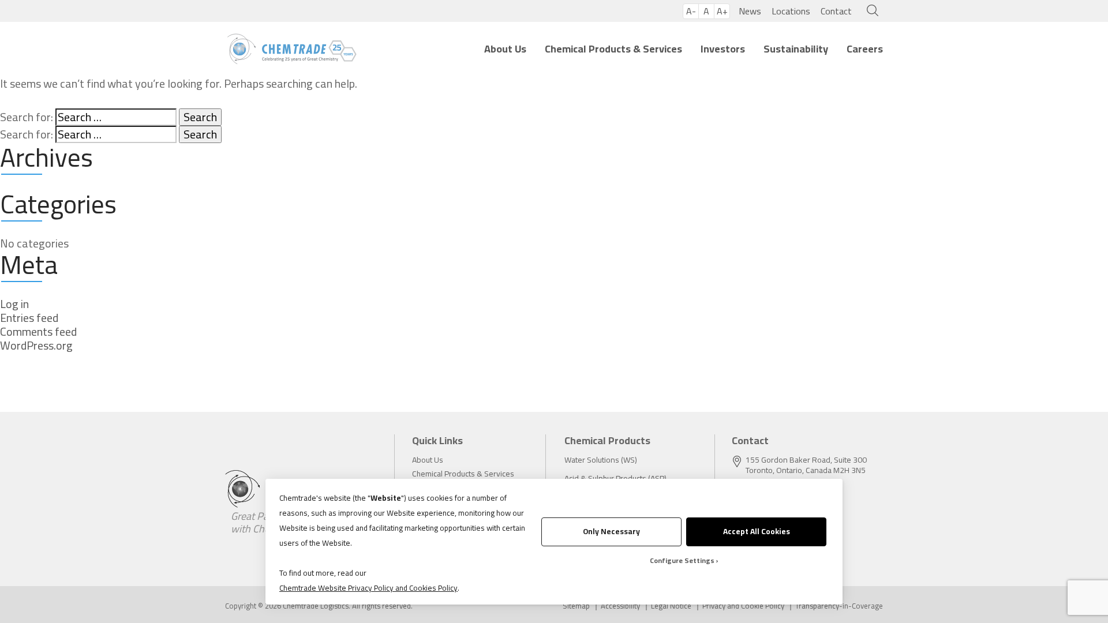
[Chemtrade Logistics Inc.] (291, 49)
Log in (14, 304)
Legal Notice (671, 606)
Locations (791, 11)
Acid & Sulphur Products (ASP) (615, 478)
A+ (722, 11)
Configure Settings (682, 560)
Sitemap (576, 606)
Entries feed (29, 318)
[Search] (870, 11)
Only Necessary (611, 531)
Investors (723, 48)
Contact (836, 11)
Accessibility (620, 606)
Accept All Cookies (756, 531)
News (750, 11)
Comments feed (38, 332)
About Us (505, 48)
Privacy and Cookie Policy (743, 606)
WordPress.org (36, 345)
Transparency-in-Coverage (839, 606)
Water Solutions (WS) (600, 460)
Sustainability (795, 48)
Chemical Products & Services (613, 48)
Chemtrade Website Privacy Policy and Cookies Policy (368, 587)
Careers (865, 48)
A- (691, 11)
